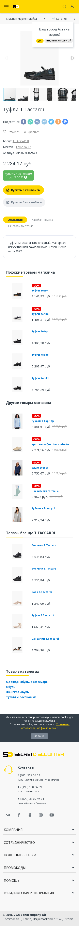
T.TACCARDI (21, 141)
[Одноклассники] (30, 815)
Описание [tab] (15, 220)
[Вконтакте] (8, 815)
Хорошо (39, 736)
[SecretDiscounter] (16, 6)
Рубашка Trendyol (43, 508)
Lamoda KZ (23, 147)
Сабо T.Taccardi (42, 592)
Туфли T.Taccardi (43, 615)
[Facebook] (19, 815)
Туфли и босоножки (21, 697)
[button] (72, 58)
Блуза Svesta (40, 467)
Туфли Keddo (40, 354)
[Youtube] (52, 815)
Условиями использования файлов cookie (45, 726)
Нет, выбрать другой (58, 40)
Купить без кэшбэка (26, 202)
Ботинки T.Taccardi (44, 545)
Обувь (10, 687)
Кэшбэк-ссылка (42, 220)
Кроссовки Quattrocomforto (50, 444)
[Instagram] (41, 815)
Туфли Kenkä (40, 314)
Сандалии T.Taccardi (45, 638)
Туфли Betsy (40, 290)
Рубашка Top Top (43, 421)
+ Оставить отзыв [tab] (20, 226)
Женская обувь (17, 692)
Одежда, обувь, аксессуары (27, 682)
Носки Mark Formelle (45, 491)
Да (40, 40)
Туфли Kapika (40, 378)
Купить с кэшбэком (25, 190)
